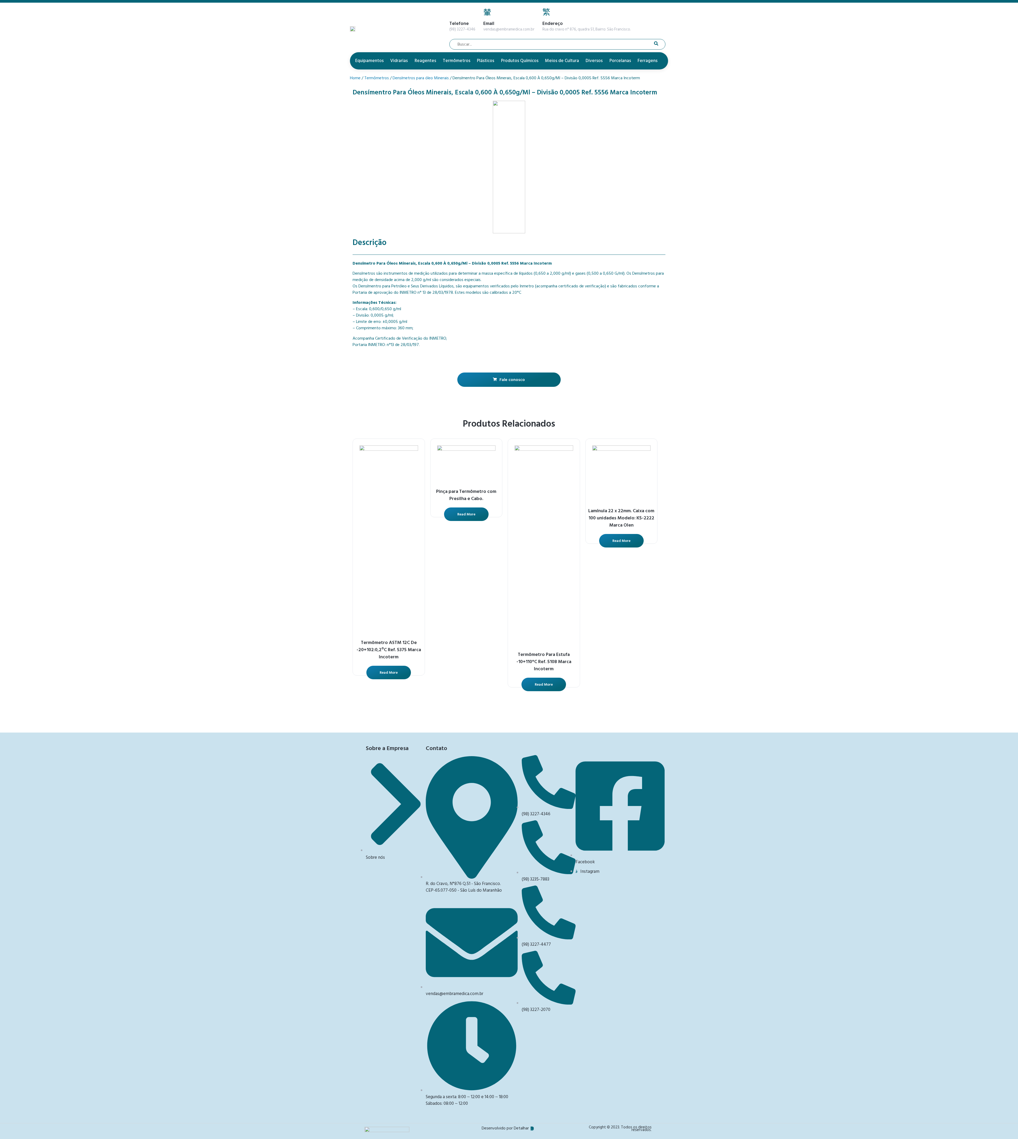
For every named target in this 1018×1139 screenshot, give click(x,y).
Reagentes (425, 60)
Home (355, 78)
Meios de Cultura (562, 60)
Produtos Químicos (519, 60)
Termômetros (456, 60)
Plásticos (485, 60)
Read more (389, 672)
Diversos (594, 60)
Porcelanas (620, 60)
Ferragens (647, 60)
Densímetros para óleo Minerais (421, 78)
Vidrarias (399, 60)
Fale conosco (512, 379)
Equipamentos (369, 60)
